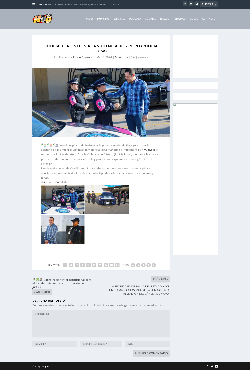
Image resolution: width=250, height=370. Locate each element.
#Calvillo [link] (149, 150)
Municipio (103, 19)
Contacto (208, 19)
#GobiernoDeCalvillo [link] (54, 182)
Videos (194, 19)
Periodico (180, 19)
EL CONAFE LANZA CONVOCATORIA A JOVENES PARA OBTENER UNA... (86, 4)
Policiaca (135, 19)
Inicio (89, 19)
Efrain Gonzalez (83, 57)
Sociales (150, 19)
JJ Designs (44, 366)
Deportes (119, 19)
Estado (164, 19)
